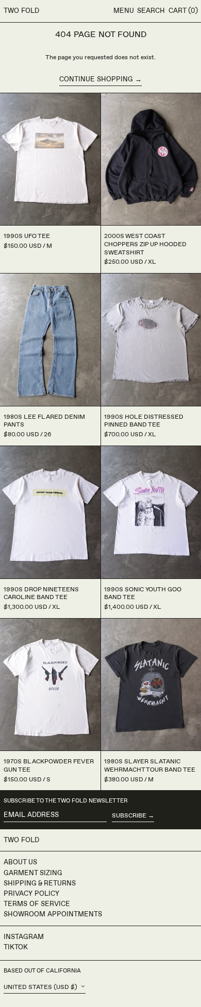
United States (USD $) (41, 987)
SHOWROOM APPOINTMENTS (53, 914)
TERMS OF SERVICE (37, 904)
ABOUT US (20, 862)
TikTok (16, 947)
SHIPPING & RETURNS (40, 883)
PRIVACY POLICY (31, 894)
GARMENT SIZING (33, 873)
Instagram (24, 937)
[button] (151, 11)
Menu (123, 11)
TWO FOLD (21, 11)
